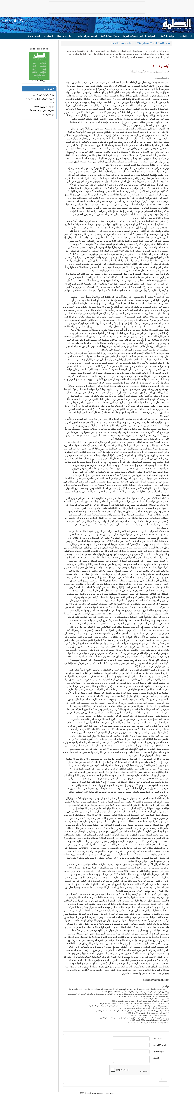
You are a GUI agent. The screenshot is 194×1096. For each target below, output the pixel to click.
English (6, 20)
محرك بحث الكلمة (110, 36)
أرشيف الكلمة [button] (167, 36)
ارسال (163, 1079)
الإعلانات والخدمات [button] (87, 36)
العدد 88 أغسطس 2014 (147, 43)
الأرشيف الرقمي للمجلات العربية (139, 36)
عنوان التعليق (158, 1051)
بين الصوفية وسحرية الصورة (43, 95)
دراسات (130, 43)
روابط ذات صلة (64, 36)
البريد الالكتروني (159, 1045)
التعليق (156, 1058)
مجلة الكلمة (165, 43)
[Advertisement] (97, 7)
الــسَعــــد (50, 103)
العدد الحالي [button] (186, 36)
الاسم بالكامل (158, 1039)
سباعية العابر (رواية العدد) (44, 107)
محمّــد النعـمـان (117, 43)
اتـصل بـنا (48, 36)
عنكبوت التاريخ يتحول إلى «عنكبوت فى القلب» (36, 99)
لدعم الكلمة (34, 36)
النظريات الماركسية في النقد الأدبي (40, 111)
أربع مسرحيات (48, 114)
